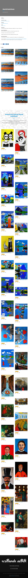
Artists (6, 573)
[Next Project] (3, 47)
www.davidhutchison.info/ (4, 23)
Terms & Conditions (15, 573)
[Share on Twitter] (5, 44)
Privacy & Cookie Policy (10, 573)
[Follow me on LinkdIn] (15, 568)
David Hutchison (3, 25)
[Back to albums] (2, 47)
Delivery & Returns (20, 573)
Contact (24, 573)
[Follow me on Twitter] (13, 568)
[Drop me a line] (17, 568)
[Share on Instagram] (8, 44)
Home (4, 573)
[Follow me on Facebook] (11, 568)
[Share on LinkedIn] (6, 44)
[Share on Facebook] (3, 44)
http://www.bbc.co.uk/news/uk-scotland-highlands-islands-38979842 (16, 38)
